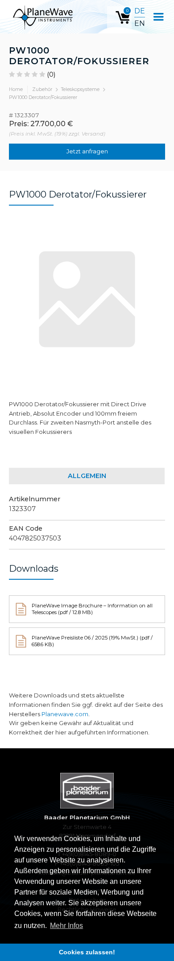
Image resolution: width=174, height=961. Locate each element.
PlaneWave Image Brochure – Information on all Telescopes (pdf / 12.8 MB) (92, 608)
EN (139, 23)
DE (139, 11)
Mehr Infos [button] (66, 925)
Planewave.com (64, 714)
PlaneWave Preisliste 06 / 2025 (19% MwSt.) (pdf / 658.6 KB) (92, 641)
